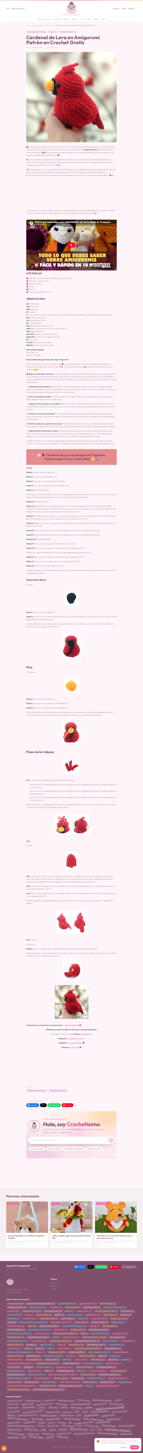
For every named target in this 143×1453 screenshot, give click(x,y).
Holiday (61, 1344)
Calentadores (13, 1318)
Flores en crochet (117, 1337)
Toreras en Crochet (49, 1382)
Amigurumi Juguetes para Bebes (18, 1419)
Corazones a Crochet (116, 1404)
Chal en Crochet (13, 1407)
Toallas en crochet (14, 1382)
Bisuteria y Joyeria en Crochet (106, 1311)
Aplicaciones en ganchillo (49, 1415)
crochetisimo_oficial (75, 1038)
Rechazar (123, 1447)
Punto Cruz (81, 1371)
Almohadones (56, 1307)
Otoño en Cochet (81, 1359)
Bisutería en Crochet (31, 1429)
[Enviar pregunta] (111, 1140)
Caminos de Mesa (29, 1318)
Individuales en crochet (15, 1400)
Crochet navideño (78, 1330)
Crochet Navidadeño (28, 1407)
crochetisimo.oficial (74, 1043)
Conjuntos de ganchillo (16, 1330)
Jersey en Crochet (116, 1344)
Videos (89, 1386)
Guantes (64, 1407)
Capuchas (82, 1318)
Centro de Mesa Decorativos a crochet (33, 1322)
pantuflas (126, 1359)
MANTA (85, 1412)
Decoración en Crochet (66, 1400)
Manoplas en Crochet (76, 1352)
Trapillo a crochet (89, 1382)
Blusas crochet (127, 1311)
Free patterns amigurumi (67, 32)
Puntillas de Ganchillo (65, 1371)
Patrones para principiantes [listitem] (73, 1149)
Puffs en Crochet (34, 1371)
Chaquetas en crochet (16, 1326)
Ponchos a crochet (44, 1367)
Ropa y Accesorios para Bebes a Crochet (62, 1374)
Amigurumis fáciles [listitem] (36, 1149)
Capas (24, 1437)
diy (70, 1422)
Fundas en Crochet (38, 1341)
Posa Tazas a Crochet (16, 1371)
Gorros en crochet (110, 1341)
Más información (121, 1443)
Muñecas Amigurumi (34, 1359)
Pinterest (69, 1105)
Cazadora (118, 1400)
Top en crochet (31, 1382)
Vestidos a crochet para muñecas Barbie (21, 1386)
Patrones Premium (18, 9)
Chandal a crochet (117, 1322)
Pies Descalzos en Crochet (92, 1363)
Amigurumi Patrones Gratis (37, 1091)
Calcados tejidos (110, 1315)
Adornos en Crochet (107, 1303)
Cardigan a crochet (98, 1318)
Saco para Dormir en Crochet (109, 1374)
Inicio (8, 9)
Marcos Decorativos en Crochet (33, 1412)
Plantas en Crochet (113, 1363)
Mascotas (53, 1430)
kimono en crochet (13, 1412)
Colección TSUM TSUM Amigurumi (73, 1326)
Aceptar (134, 1447)
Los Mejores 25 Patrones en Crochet (20, 1352)
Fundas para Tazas (68, 1425)
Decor (84, 1333)
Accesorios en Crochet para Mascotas (40, 1303)
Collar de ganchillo (110, 1326)
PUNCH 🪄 (49, 1371)
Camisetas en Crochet (49, 1318)
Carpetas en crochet (119, 1318)
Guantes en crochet (15, 1344)
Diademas (42, 1422)
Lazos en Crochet (64, 1348)
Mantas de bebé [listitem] (53, 1149)
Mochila (101, 1356)
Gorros (88, 19)
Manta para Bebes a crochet (98, 1352)
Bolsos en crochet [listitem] (94, 1149)
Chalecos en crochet (99, 1322)
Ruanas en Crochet (88, 1374)
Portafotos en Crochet (85, 1367)
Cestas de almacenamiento (61, 1322)
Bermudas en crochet (92, 1426)
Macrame (40, 1352)
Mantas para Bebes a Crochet (93, 1419)
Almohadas (62, 1429)
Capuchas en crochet (103, 1422)
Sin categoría (77, 1378)
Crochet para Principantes (98, 1330)
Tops (103, 19)
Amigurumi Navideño (91, 1307)
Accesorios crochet (15, 1303)
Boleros (29, 1315)
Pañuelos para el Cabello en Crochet (20, 1363)
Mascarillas (71, 1356)
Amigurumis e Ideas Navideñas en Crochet (21, 1426)
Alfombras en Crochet (37, 1307)
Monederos (114, 1356)
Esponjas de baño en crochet (84, 1422)
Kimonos (39, 1348)
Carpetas (74, 19)
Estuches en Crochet (71, 1337)
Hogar (100, 1429)
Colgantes (94, 1326)
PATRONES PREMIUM (71, 1363)
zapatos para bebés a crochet (18, 1389)
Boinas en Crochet (14, 1315)
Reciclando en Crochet (16, 1374)
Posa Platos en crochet (106, 1367)
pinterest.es (74, 1047)
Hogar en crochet (46, 1344)
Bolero (77, 1412)
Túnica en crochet (107, 1382)
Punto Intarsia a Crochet (98, 1371)
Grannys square (127, 1341)
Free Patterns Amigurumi (57, 1091)
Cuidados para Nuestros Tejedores (65, 1333)
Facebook (33, 1105)
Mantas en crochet (15, 1356)
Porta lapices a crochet (64, 1367)
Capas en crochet (67, 1318)
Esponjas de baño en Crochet (38, 1337)
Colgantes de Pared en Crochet (27, 1415)
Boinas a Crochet (53, 1426)
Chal (81, 19)
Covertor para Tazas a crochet (39, 1330)
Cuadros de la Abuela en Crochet (19, 1333)
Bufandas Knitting (92, 1315)
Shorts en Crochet (60, 1378)
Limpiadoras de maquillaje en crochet (87, 1348)
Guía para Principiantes (119, 1412)
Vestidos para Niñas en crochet (70, 1386)
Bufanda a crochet (75, 1315)
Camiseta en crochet (63, 1433)
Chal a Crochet (81, 1322)
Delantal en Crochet (120, 1333)
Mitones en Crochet (87, 1356)
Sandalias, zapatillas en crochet (19, 1378)
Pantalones (112, 1359)
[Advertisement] (71, 1065)
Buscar (53, 1289)
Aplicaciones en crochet (32, 1311)
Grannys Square (13, 1437)
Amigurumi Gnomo (73, 1307)
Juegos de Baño (14, 1348)
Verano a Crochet (124, 1382)
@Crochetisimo (86, 1034)
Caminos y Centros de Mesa (99, 1412)
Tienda (123, 9)
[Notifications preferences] (4, 1448)
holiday (43, 1429)
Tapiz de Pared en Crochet (117, 1378)
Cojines (32, 1326)
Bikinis (80, 1426)
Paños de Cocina (97, 1359)
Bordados (59, 1315)
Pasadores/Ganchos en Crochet (48, 1363)
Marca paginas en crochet (53, 1356)
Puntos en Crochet (118, 1371)
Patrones (116, 9)
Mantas (96, 19)
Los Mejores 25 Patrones (33, 1400)
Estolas (56, 1337)
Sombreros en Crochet (95, 1378)
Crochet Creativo (60, 1330)
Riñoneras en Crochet (36, 1374)
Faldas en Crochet (29, 1422)
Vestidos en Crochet (47, 1386)
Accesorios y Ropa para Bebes (107, 1433)
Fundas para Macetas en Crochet (87, 1341)
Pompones (28, 1367)
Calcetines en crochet (14, 1429)
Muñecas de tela (52, 1359)
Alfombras (11, 1415)
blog (92, 1430)
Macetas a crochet (76, 1407)
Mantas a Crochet (36, 1437)
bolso (79, 1415)
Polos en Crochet (14, 1367)
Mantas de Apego (121, 1352)
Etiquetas (131, 9)
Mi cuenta (54, 1286)
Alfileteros (42, 1407)
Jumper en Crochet (62, 1403)
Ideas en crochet (76, 1344)
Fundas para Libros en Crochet (60, 1341)
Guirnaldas (31, 1344)
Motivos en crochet (15, 1359)
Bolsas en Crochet (91, 1415)
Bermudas (69, 1311)
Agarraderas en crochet (16, 1307)
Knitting (50, 1348)
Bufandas (89, 1407)
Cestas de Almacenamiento (78, 1429)
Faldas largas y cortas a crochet (94, 1337)
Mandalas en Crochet (57, 1352)
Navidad (67, 1359)
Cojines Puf (49, 1437)
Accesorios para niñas (88, 1303)
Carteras (11, 1322)
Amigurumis (56, 19)
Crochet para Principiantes (16, 1433)
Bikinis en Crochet (84, 1311)
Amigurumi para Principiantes (42, 25)
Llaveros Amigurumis (112, 1348)
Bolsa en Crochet (44, 1315)
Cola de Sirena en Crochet (49, 1326)
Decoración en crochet (100, 1333)
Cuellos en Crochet (42, 1333)
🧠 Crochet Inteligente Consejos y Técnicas (48, 1389)
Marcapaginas (53, 1408)
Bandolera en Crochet (113, 1419)
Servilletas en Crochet (42, 1378)
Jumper (27, 1348)
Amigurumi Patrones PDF (126, 1426)
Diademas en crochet (16, 1337)
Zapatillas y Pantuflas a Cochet (108, 1386)
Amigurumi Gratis (44, 19)
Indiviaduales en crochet (95, 1344)
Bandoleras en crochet (53, 1311)
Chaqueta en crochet (52, 1412)
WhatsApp (55, 1105)
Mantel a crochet (33, 1356)
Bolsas (66, 19)
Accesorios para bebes (66, 1303)
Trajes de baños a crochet (69, 1382)
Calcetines (125, 1315)
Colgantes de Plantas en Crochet (84, 1434)
